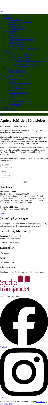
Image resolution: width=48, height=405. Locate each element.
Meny (2, 11)
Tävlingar (8, 108)
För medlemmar (11, 31)
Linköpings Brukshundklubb (11, 3)
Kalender (8, 51)
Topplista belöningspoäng (25, 66)
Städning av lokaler (17, 29)
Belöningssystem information (21, 60)
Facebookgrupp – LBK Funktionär (23, 55)
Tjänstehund (14, 97)
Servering (13, 90)
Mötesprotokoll (16, 106)
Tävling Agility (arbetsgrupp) (21, 84)
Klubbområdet (15, 20)
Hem (7, 15)
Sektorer (8, 77)
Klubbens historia (17, 26)
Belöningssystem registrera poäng (28, 62)
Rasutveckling (15, 95)
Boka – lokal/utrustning (19, 46)
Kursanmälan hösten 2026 (20, 73)
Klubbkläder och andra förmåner (22, 40)
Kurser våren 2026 (17, 75)
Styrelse (8, 99)
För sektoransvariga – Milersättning (23, 48)
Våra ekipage (15, 24)
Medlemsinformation (18, 35)
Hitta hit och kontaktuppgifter (21, 22)
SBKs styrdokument (18, 44)
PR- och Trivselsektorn (19, 93)
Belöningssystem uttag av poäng (27, 64)
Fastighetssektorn (16, 88)
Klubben (8, 18)
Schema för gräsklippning (20, 57)
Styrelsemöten (15, 104)
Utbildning (14, 79)
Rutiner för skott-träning (19, 37)
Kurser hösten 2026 (17, 71)
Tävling (13, 82)
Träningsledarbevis (17, 42)
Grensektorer (15, 86)
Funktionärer (10, 53)
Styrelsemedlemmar (17, 101)
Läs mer (3, 213)
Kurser (7, 68)
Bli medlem (14, 33)
